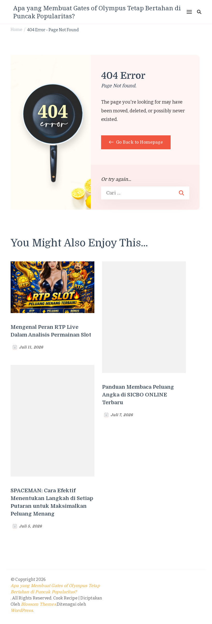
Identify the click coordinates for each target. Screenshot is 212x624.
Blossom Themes (38, 604)
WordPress (22, 610)
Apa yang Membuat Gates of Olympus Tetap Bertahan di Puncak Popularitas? (97, 12)
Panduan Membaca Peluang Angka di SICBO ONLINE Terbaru (138, 394)
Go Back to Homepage (139, 142)
